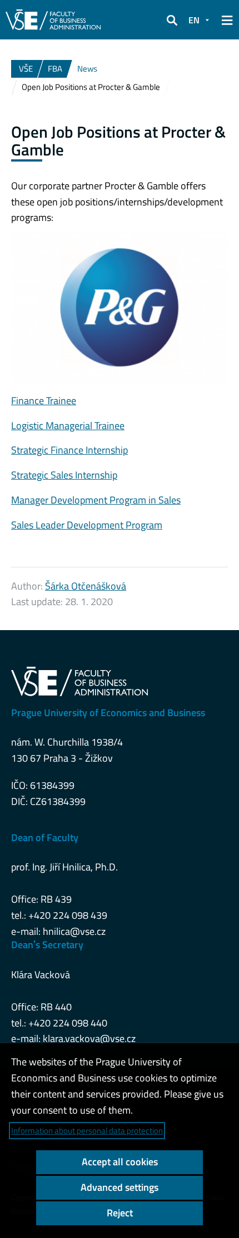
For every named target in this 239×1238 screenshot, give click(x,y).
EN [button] (194, 20)
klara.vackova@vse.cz (89, 1038)
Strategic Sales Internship (64, 474)
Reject (120, 1212)
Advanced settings (119, 1187)
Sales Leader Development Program (86, 524)
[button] (171, 20)
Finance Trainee (43, 400)
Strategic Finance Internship (69, 449)
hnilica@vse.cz (74, 931)
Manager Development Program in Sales (96, 499)
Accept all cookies (120, 1161)
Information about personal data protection (87, 1130)
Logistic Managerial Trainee (68, 425)
